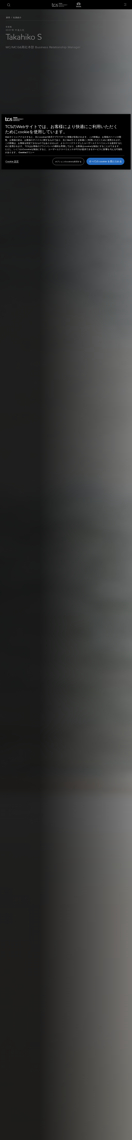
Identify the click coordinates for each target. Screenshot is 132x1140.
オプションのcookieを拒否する (68, 161)
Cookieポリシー (26, 152)
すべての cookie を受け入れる (105, 161)
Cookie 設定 (12, 161)
